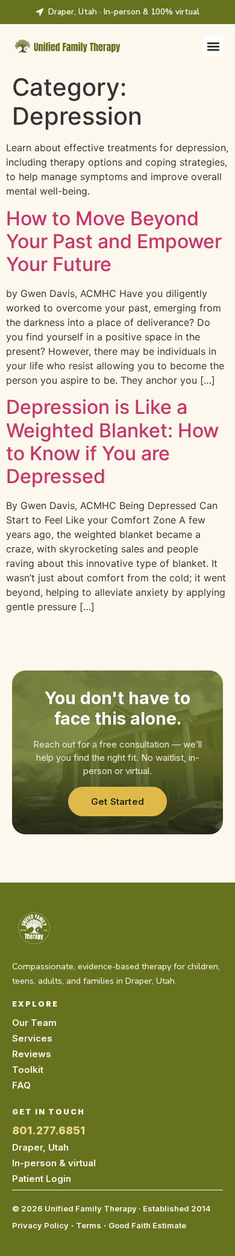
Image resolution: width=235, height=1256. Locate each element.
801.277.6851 (48, 1130)
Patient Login (41, 1178)
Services (32, 1038)
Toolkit (27, 1069)
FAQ (21, 1085)
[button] (213, 46)
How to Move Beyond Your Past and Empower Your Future (114, 242)
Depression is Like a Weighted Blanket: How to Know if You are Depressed (112, 441)
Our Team (34, 1022)
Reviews (31, 1054)
